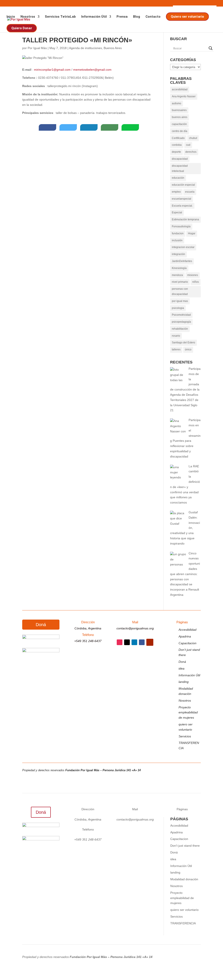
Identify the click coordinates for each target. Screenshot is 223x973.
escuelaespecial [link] (181, 198)
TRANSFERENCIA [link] (183, 923)
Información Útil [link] (94, 17)
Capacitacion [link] (187, 643)
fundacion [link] (178, 233)
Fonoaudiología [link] (181, 226)
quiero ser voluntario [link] (184, 909)
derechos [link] (190, 151)
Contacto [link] (152, 17)
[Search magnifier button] (211, 48)
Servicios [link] (185, 736)
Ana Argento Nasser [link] (184, 96)
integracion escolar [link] (183, 247)
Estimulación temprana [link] (185, 219)
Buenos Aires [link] (113, 48)
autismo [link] (176, 103)
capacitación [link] (179, 124)
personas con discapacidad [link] (180, 291)
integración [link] (178, 254)
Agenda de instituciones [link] (85, 48)
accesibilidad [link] (180, 89)
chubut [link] (193, 138)
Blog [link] (136, 17)
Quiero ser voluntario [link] (187, 16)
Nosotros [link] (27, 17)
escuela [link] (189, 191)
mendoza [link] (177, 275)
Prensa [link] (122, 17)
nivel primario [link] (180, 281)
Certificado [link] (178, 138)
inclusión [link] (177, 240)
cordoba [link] (177, 144)
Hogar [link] (191, 233)
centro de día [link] (179, 131)
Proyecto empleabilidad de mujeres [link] (188, 712)
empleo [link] (176, 191)
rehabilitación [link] (180, 328)
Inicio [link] (11, 17)
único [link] (188, 349)
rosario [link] (176, 335)
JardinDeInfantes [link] (182, 261)
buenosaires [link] (179, 110)
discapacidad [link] (180, 158)
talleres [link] (176, 349)
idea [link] (181, 668)
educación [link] (178, 177)
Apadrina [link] (185, 636)
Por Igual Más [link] (37, 48)
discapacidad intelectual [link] (180, 168)
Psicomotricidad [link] (181, 314)
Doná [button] (41, 624)
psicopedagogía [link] (181, 321)
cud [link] (188, 144)
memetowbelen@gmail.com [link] (92, 69)
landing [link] (184, 681)
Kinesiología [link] (179, 268)
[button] (119, 642)
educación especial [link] (183, 184)
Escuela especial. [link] (182, 205)
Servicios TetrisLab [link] (60, 17)
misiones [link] (192, 275)
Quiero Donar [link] (21, 28)
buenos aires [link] (179, 117)
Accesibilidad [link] (187, 629)
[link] (47, 127)
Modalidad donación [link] (184, 879)
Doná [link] (182, 661)
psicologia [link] (178, 308)
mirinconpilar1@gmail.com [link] (52, 69)
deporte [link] (176, 151)
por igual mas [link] (180, 301)
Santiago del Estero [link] (183, 342)
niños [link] (195, 281)
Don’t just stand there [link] (185, 845)
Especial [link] (177, 212)
